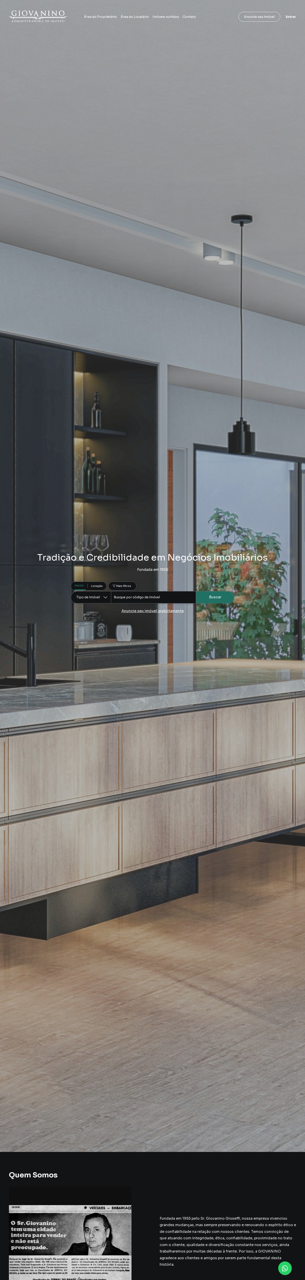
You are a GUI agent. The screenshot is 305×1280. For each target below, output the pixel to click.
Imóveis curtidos (165, 17)
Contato (189, 17)
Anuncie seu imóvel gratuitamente (152, 611)
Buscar (215, 597)
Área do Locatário (135, 17)
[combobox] (153, 597)
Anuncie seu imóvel (259, 17)
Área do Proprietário (100, 17)
